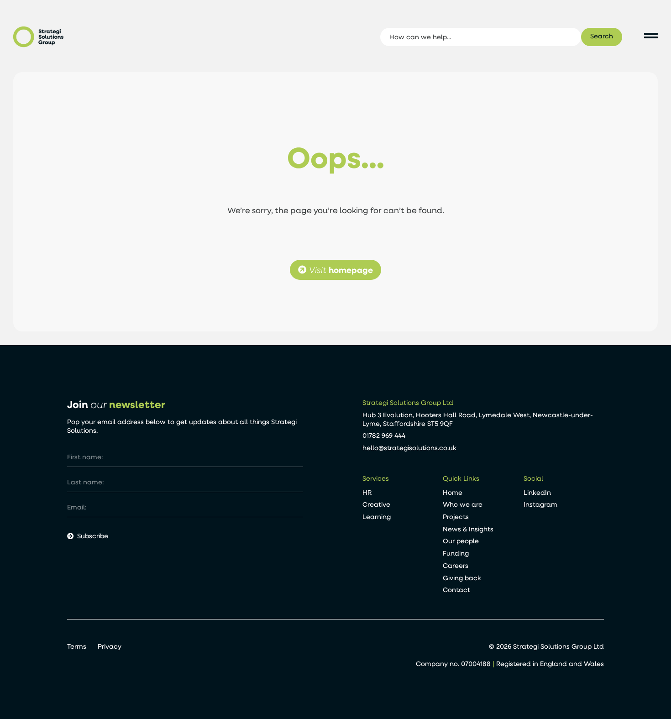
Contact (456, 589)
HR (367, 492)
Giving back (462, 577)
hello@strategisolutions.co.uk (409, 447)
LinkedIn (537, 492)
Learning (376, 516)
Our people (461, 540)
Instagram (540, 504)
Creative (376, 504)
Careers (455, 565)
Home (452, 492)
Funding (456, 553)
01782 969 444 (383, 435)
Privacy (109, 646)
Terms (76, 646)
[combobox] (480, 37)
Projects (456, 516)
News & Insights (468, 529)
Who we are (462, 504)
